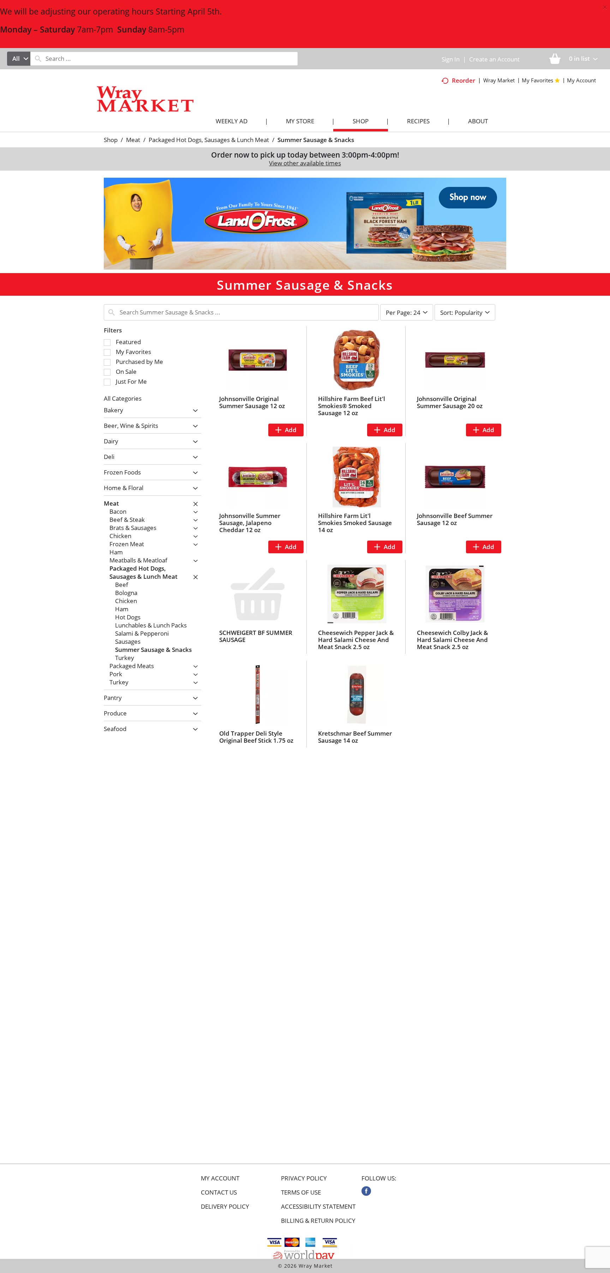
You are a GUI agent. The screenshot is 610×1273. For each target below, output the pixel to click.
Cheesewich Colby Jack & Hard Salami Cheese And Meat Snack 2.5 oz (452, 640)
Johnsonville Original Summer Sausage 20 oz (450, 402)
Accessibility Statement (318, 1206)
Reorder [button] (463, 80)
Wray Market (499, 80)
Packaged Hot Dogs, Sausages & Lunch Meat (209, 140)
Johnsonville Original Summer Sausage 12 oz (252, 402)
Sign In (451, 59)
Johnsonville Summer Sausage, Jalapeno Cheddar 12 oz (249, 523)
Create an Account (494, 59)
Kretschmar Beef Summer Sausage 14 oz (355, 736)
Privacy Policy (304, 1178)
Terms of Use (301, 1192)
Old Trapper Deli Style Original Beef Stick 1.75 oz (256, 736)
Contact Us (219, 1192)
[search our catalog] (38, 59)
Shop (111, 140)
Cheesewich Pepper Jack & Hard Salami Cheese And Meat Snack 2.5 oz (356, 640)
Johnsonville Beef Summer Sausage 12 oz (454, 519)
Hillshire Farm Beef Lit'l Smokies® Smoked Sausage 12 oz (351, 406)
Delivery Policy (225, 1206)
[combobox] (18, 59)
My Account (220, 1178)
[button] (305, 223)
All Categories (123, 398)
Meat (133, 140)
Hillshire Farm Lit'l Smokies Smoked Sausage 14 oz (355, 523)
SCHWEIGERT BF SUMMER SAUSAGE (255, 636)
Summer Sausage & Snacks (315, 140)
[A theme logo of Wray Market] (152, 105)
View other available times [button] (305, 163)
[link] (366, 1191)
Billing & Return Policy (318, 1220)
